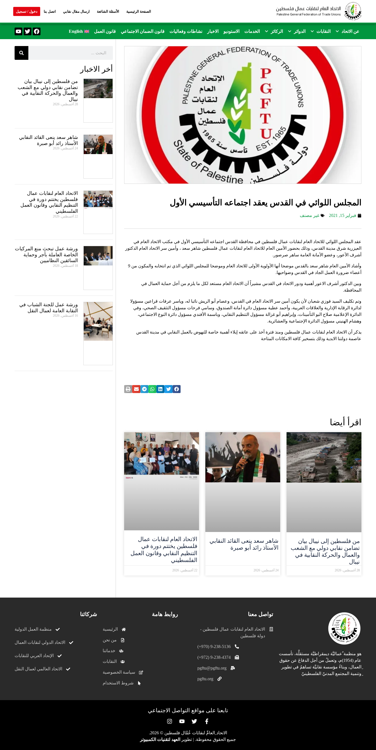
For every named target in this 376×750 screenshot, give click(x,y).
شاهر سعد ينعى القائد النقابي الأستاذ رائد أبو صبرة (244, 544)
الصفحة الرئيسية (138, 11)
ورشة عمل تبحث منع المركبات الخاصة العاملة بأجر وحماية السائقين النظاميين (46, 254)
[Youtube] (18, 31)
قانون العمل (105, 31)
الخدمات (252, 31)
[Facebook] (36, 31)
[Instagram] (169, 721)
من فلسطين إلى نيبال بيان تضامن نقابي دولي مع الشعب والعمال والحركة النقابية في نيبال (325, 551)
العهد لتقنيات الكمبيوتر (160, 739)
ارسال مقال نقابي (76, 11)
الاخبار (213, 31)
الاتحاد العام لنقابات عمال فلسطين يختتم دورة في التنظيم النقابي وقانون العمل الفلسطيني (163, 549)
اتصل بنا (50, 11)
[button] (347, 31)
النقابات (324, 31)
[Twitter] (27, 31)
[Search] (21, 53)
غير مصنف (309, 215)
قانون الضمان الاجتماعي (143, 31)
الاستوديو (231, 31)
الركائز (277, 31)
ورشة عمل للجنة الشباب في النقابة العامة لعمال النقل (48, 307)
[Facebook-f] (206, 721)
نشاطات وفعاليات (186, 31)
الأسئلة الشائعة (108, 11)
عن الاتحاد (350, 31)
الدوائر (300, 31)
